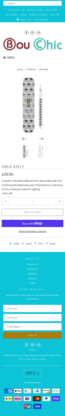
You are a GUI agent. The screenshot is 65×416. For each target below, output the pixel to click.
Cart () (25, 19)
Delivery (52, 9)
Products (31, 69)
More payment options (32, 231)
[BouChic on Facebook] (26, 32)
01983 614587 (38, 14)
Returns (12, 14)
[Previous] (24, 138)
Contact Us (16, 9)
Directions (35, 9)
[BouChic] (32, 44)
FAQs (23, 14)
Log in (54, 14)
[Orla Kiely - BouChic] (32, 105)
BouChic (36, 382)
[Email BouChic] (38, 32)
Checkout (41, 19)
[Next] (41, 138)
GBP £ (31, 373)
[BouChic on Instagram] (32, 32)
